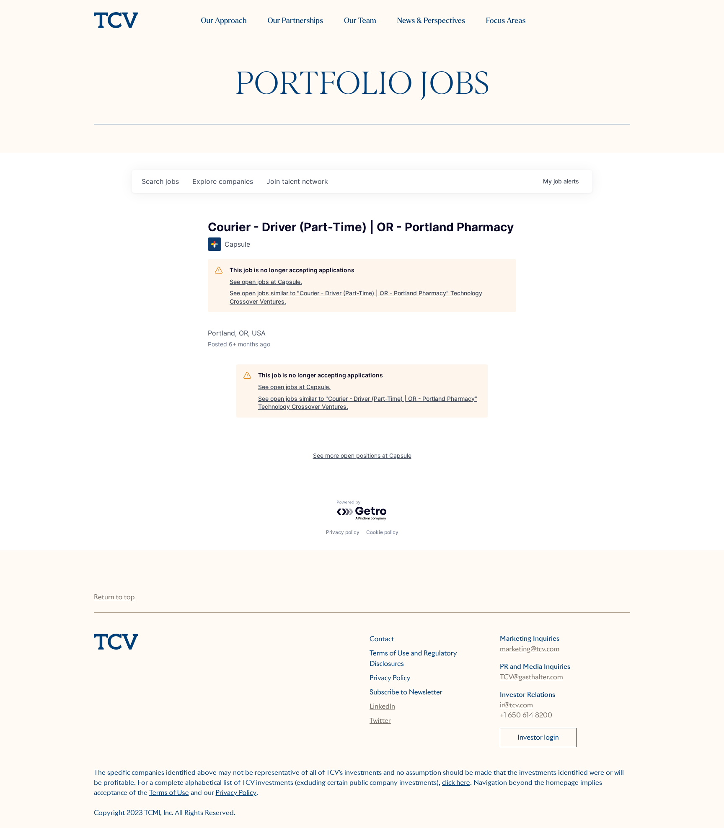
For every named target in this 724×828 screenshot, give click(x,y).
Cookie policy (382, 532)
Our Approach (223, 21)
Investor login (538, 737)
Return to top (114, 597)
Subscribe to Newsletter (406, 692)
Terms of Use (169, 792)
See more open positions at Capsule (362, 455)
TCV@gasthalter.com (531, 677)
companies (222, 181)
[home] (116, 21)
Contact (382, 639)
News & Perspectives (431, 21)
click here (456, 782)
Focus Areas (505, 21)
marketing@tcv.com (529, 649)
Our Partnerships (295, 21)
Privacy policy (342, 532)
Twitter (380, 720)
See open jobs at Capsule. (266, 281)
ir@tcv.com (516, 705)
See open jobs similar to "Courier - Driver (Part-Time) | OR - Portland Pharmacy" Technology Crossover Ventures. (356, 297)
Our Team (360, 21)
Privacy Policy (390, 677)
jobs (160, 181)
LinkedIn (382, 706)
